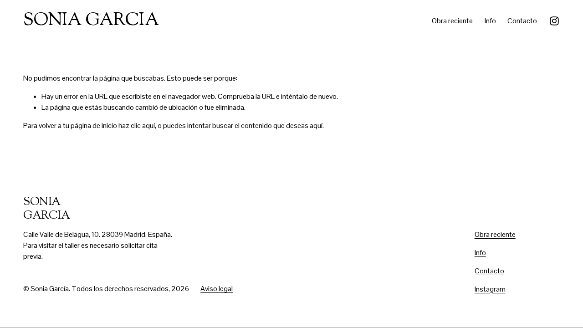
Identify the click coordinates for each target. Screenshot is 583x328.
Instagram (490, 289)
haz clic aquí (136, 125)
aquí (316, 125)
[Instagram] (554, 20)
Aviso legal (216, 288)
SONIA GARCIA (91, 21)
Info (490, 21)
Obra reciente (452, 21)
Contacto (522, 21)
